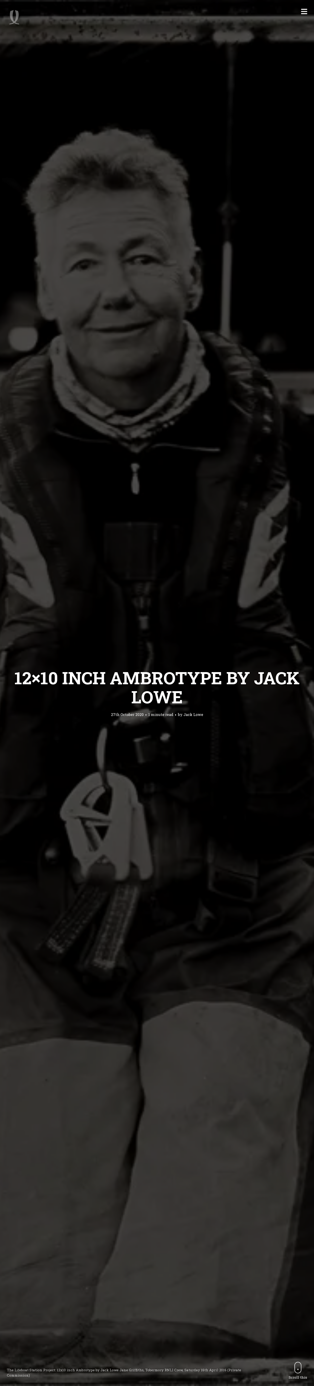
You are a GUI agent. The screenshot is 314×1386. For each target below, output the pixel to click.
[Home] (14, 17)
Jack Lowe (193, 714)
